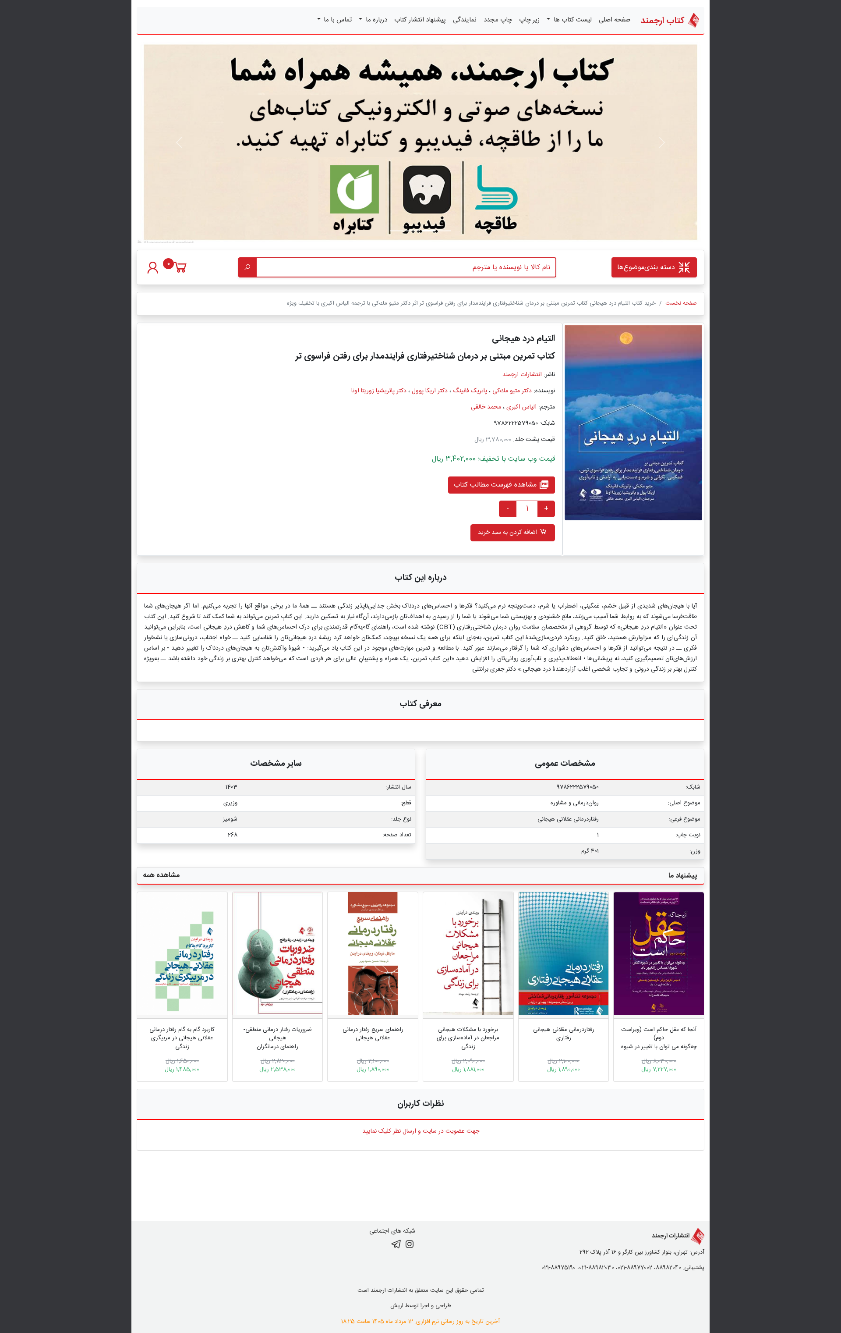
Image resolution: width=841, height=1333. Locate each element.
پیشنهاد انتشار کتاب (420, 19)
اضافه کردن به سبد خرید (508, 532)
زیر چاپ (529, 19)
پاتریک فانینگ (470, 391)
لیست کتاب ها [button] (572, 19)
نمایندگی (465, 19)
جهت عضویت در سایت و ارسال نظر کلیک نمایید (420, 1131)
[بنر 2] (412, 231)
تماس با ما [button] (337, 19)
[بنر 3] (396, 231)
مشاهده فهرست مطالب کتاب (501, 485)
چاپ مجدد (498, 19)
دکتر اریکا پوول (430, 391)
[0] (180, 272)
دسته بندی (647, 268)
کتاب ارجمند (663, 21)
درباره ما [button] (375, 19)
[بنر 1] (444, 231)
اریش (396, 1306)
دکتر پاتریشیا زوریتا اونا (378, 391)
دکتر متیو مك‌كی (512, 391)
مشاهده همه (161, 876)
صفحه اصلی (614, 19)
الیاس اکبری (521, 407)
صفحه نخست (681, 303)
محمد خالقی (486, 407)
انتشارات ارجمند (522, 375)
